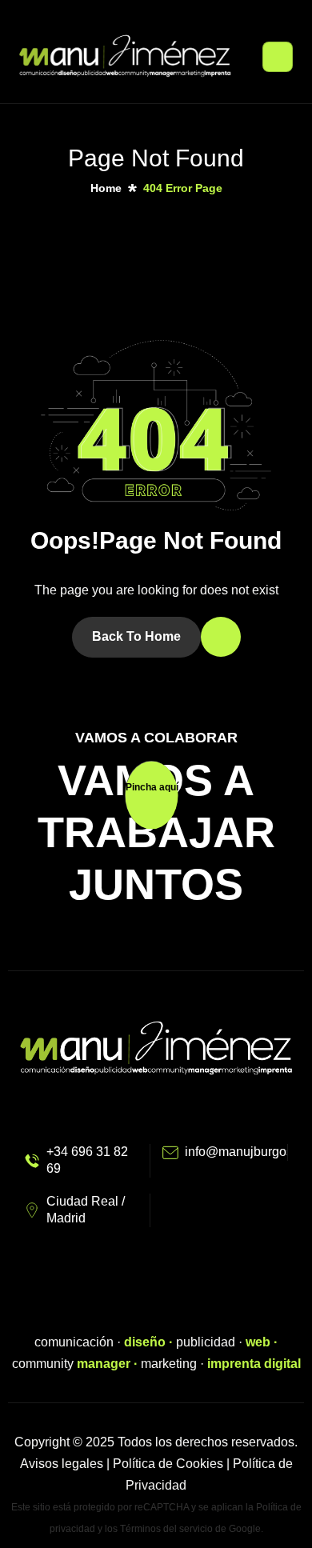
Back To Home (136, 636)
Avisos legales (61, 1463)
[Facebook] (170, 1295)
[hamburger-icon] (277, 57)
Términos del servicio (166, 1528)
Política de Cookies (168, 1463)
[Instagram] (142, 1295)
